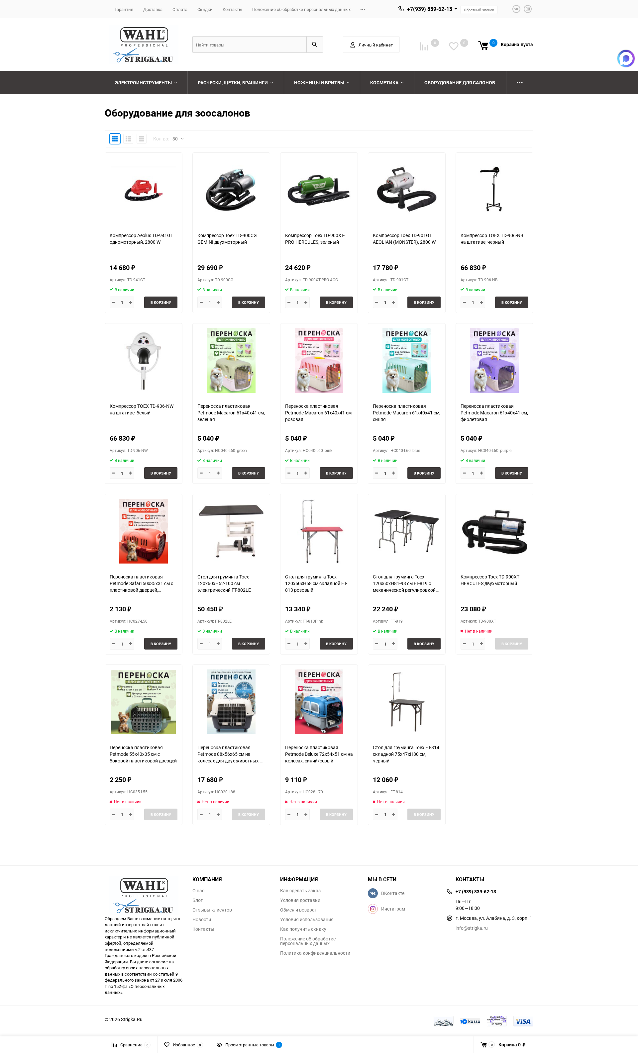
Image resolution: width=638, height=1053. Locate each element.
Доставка (152, 9)
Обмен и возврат (298, 910)
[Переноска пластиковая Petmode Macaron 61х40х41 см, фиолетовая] (494, 360)
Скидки (205, 9)
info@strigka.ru (472, 928)
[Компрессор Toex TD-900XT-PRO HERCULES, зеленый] (319, 189)
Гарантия (124, 9)
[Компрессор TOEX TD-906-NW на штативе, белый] (143, 360)
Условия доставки (300, 900)
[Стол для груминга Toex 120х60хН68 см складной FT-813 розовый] (319, 531)
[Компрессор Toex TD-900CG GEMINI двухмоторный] (231, 189)
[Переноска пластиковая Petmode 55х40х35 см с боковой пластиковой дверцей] (143, 701)
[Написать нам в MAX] (626, 58)
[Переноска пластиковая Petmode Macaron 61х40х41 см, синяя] (406, 360)
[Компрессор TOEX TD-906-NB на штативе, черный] (494, 189)
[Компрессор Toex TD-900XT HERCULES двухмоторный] (494, 531)
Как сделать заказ (300, 890)
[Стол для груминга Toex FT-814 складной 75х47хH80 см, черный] (406, 701)
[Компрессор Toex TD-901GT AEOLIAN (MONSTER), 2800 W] (406, 189)
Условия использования (307, 919)
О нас (198, 890)
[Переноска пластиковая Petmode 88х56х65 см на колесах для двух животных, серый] (231, 701)
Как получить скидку (303, 929)
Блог (197, 900)
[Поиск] (314, 44)
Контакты (232, 9)
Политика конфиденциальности (315, 953)
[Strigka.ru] (143, 892)
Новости (201, 919)
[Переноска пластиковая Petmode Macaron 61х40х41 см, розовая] (319, 360)
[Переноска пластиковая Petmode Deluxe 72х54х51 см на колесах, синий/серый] (319, 701)
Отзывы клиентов (212, 910)
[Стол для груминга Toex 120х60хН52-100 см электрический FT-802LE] (231, 531)
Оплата (179, 9)
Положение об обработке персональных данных (301, 9)
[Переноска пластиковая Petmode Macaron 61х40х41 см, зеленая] (231, 360)
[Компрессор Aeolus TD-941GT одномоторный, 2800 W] (143, 189)
